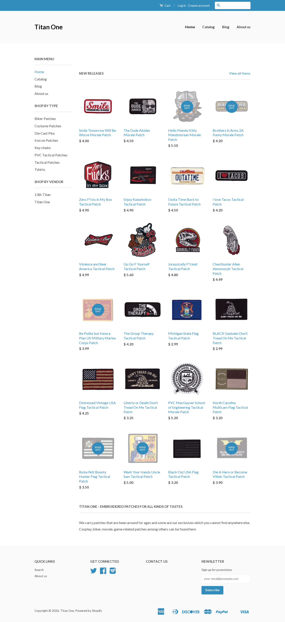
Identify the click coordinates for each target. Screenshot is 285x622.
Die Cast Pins (45, 133)
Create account (199, 5)
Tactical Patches (47, 162)
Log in (182, 5)
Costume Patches (48, 126)
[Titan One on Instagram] (112, 572)
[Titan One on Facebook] (103, 572)
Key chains (43, 148)
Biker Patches (45, 118)
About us (243, 27)
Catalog (208, 27)
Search (39, 570)
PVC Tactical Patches (51, 155)
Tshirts (40, 169)
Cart (167, 5)
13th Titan (43, 194)
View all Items (239, 73)
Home (190, 27)
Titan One (49, 27)
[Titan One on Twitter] (93, 572)
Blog (225, 27)
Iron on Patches (46, 140)
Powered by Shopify (88, 610)
